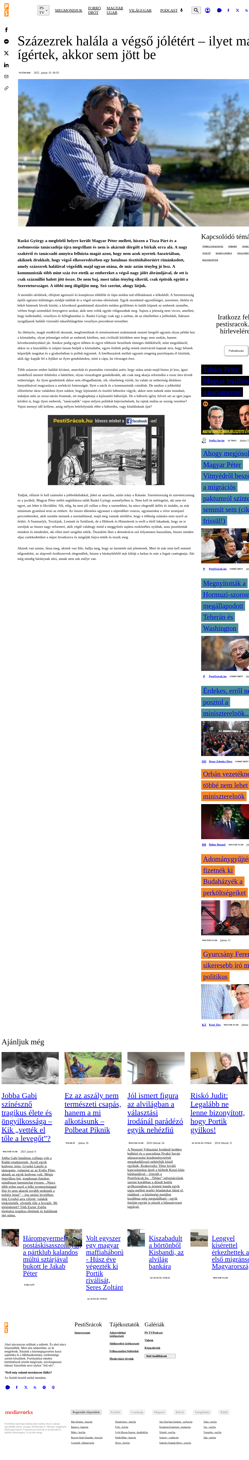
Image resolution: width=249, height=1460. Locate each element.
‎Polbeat (70, 1143)
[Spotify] (44, 1387)
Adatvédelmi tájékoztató (118, 1334)
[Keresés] (196, 10)
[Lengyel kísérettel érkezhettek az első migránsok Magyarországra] (199, 1238)
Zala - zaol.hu (209, 1437)
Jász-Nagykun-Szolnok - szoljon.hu (175, 1421)
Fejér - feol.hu (121, 1427)
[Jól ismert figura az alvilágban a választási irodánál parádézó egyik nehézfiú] (156, 1068)
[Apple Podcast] (53, 1387)
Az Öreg (232, 441)
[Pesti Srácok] (18, 10)
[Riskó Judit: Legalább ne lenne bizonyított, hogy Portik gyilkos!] (219, 1068)
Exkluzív (29, 1285)
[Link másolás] (6, 88)
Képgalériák (152, 1347)
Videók (149, 1340)
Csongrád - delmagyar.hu (82, 1442)
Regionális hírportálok (86, 1412)
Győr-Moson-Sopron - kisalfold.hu (131, 1432)
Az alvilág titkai (201, 1143)
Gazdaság (137, 1412)
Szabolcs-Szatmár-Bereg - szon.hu (175, 1442)
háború (232, 246)
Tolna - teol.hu (210, 1421)
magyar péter (210, 260)
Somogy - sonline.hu (169, 1437)
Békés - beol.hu (78, 1432)
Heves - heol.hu (122, 1442)
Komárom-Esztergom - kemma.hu (175, 1427)
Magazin (159, 1412)
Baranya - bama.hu (79, 1427)
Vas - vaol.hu (209, 1427)
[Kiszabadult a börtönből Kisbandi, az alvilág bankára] (136, 1238)
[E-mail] (6, 76)
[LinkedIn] (6, 65)
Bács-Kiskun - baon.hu (81, 1421)
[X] (237, 10)
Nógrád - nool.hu (167, 1432)
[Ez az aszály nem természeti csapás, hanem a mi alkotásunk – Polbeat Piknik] (93, 1068)
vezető (206, 253)
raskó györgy (224, 253)
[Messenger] (6, 41)
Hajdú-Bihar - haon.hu (125, 1437)
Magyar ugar (115, 10)
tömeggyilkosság (212, 246)
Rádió (224, 1412)
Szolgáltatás (202, 1412)
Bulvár (180, 1412)
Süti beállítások (156, 1356)
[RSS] (35, 1387)
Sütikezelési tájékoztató (124, 1343)
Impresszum (82, 1332)
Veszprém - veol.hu (212, 1432)
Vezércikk (25, 73)
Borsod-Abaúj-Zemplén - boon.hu (87, 1437)
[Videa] (219, 10)
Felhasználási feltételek (124, 1351)
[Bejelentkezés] (207, 10)
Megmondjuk (68, 10)
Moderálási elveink (122, 1358)
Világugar (140, 10)
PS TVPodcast (154, 1332)
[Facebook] (228, 10)
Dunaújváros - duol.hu (125, 1421)
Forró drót (94, 10)
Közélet (115, 1412)
